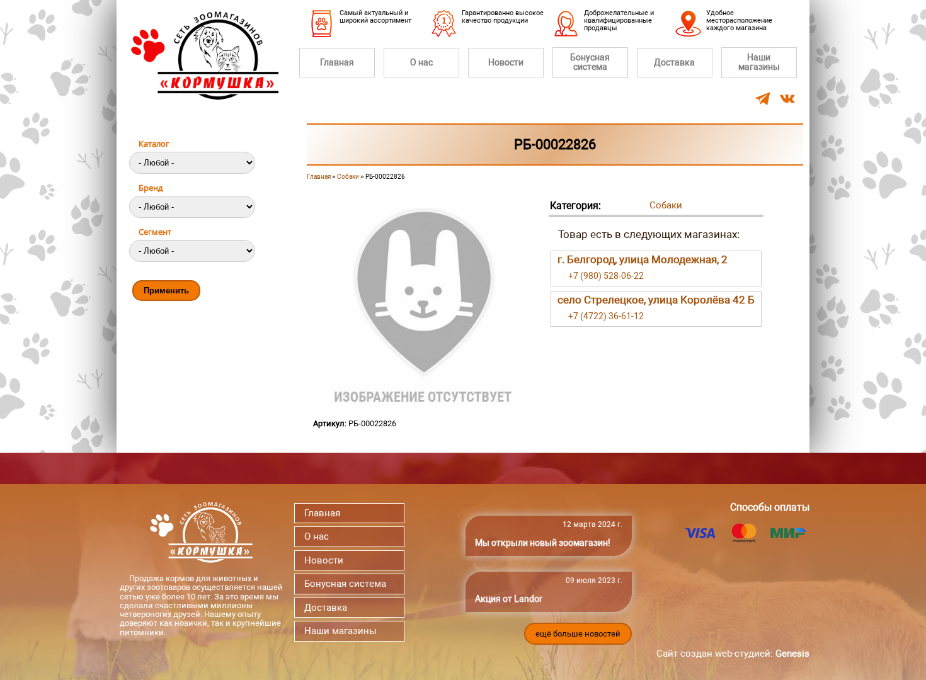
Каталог (154, 143)
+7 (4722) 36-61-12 (606, 316)
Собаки (348, 176)
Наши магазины (759, 62)
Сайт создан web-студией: (732, 653)
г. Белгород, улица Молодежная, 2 (642, 259)
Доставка (674, 62)
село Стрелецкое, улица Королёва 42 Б (656, 299)
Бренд (151, 187)
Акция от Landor (508, 599)
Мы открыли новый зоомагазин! (542, 543)
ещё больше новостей (577, 633)
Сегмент (155, 231)
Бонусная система (590, 62)
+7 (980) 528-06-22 (606, 276)
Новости (505, 62)
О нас (421, 62)
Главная (337, 62)
